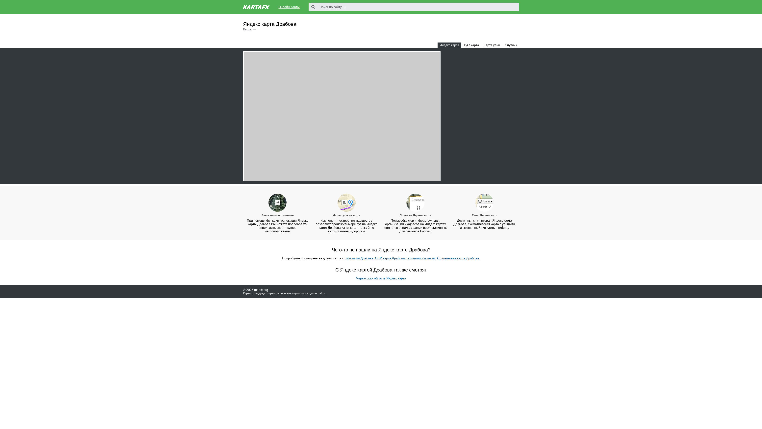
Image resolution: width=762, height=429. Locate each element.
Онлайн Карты (289, 7)
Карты (247, 29)
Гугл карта (471, 45)
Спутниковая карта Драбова (458, 258)
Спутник (511, 45)
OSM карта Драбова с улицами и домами (405, 258)
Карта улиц (492, 45)
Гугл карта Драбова (359, 258)
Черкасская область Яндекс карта (381, 278)
